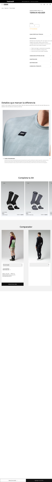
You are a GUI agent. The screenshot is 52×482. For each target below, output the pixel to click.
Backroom (6, 8)
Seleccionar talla (12, 284)
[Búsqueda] (41, 4)
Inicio (3, 8)
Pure (3, 213)
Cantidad (31, 23)
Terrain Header (12, 8)
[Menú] (1, 4)
